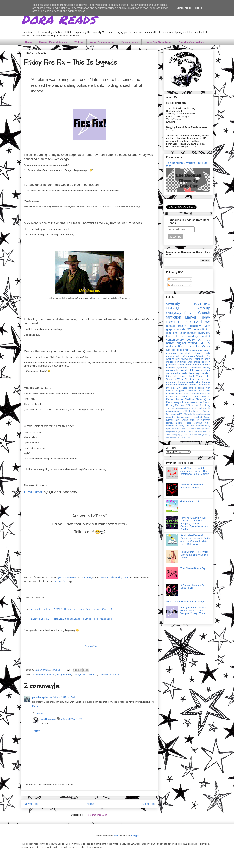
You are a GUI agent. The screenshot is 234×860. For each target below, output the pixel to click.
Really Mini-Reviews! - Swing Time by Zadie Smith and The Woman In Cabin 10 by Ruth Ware (195, 539)
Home (28, 41)
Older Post (148, 803)
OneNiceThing (196, 432)
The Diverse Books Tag (193, 568)
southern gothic (184, 437)
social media (173, 373)
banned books (196, 388)
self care (181, 346)
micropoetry (195, 350)
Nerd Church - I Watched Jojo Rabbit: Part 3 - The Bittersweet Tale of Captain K (194, 472)
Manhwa (198, 423)
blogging (182, 349)
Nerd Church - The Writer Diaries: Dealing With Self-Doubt (194, 554)
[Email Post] (68, 670)
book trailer (188, 435)
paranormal (172, 356)
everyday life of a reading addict (188, 334)
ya (208, 339)
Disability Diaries (193, 399)
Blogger (134, 835)
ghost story (184, 364)
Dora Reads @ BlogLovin (115, 577)
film (168, 332)
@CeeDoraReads (67, 577)
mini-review (181, 358)
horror (170, 343)
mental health (176, 325)
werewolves (196, 402)
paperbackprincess (42, 697)
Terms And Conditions (158, 41)
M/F (191, 358)
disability (195, 325)
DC (33, 674)
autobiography (183, 408)
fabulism (190, 426)
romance (93, 674)
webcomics (194, 361)
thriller (179, 393)
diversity (40, 674)
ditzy (181, 426)
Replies (39, 713)
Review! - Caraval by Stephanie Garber (191, 486)
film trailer (179, 332)
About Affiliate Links (102, 41)
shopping (180, 391)
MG (186, 414)
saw (115, 835)
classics (170, 367)
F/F (202, 343)
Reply (35, 706)
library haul (187, 376)
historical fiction (190, 353)
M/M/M (186, 393)
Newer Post (31, 803)
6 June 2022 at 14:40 (71, 719)
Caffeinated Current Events (182, 396)
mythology (179, 382)
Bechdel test (183, 423)
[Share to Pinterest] (87, 670)
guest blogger (171, 437)
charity (206, 408)
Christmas (195, 367)
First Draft (33, 492)
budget (179, 399)
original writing (187, 343)
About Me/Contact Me (191, 41)
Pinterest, (86, 577)
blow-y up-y (177, 435)
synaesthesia (199, 393)
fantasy (192, 332)
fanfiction (50, 674)
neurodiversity (203, 426)
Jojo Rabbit (181, 420)
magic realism (202, 373)
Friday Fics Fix (63, 674)
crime (207, 350)
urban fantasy (202, 382)
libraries (185, 402)
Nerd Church (199, 312)
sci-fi (201, 339)
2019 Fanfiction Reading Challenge (188, 429)
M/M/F (180, 414)
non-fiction (180, 361)
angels (169, 382)
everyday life (176, 312)
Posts (173, 279)
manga (206, 364)
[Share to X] (81, 670)
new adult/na (202, 370)
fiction (206, 329)
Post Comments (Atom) (96, 815)
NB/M (207, 429)
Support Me (60, 581)
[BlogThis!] (77, 670)
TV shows (115, 674)
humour (197, 364)
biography (205, 414)
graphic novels (176, 329)
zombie (192, 384)
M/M (85, 674)
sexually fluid (186, 370)
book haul (197, 408)
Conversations (184, 417)
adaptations (194, 414)
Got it (198, 8)
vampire (199, 358)
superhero (103, 674)
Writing (78, 41)
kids (208, 353)
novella (190, 382)
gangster (170, 417)
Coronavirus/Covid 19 (196, 356)
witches (170, 358)
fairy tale (171, 376)
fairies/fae (191, 391)
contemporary (175, 339)
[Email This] (74, 670)
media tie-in (187, 373)
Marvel (190, 317)
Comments (176, 284)
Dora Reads (58, 19)
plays (178, 432)
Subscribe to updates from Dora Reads (188, 222)
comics (186, 322)
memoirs (182, 384)
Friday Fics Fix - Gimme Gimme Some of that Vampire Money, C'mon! (193, 610)
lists (191, 346)
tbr (208, 393)
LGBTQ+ (77, 674)
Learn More (184, 8)
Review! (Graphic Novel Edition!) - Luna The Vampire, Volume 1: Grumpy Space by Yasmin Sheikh (194, 523)
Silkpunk (206, 432)
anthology (171, 384)
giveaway (206, 435)
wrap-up (203, 308)
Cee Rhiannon (48, 719)
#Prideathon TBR (189, 501)
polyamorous (172, 411)
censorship (172, 370)
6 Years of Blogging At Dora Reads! (192, 586)
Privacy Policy (129, 41)
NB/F (207, 423)
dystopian (182, 367)
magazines (170, 432)
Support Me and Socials (53, 41)
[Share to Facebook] (84, 670)
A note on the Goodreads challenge (185, 601)
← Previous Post (89, 646)
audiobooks (171, 426)
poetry (191, 339)
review (197, 329)
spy (168, 429)
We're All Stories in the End (193, 379)
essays (177, 402)
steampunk (185, 432)
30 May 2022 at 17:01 (64, 697)
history (206, 367)
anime (168, 435)
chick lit (194, 420)
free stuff (197, 435)
